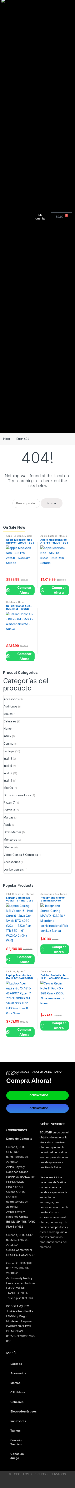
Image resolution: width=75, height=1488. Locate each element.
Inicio (6, 438)
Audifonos (10, 706)
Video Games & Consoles (21, 854)
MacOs (28, 535)
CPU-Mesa (17, 1392)
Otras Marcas (12, 832)
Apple (9, 535)
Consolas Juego (17, 1456)
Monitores (10, 839)
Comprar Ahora (20, 590)
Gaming (9, 743)
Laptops (18, 535)
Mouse (8, 714)
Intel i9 (8, 780)
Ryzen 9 (9, 810)
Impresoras (18, 1421)
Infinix (7, 736)
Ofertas (9, 847)
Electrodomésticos (22, 1411)
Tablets (15, 1430)
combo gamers (14, 869)
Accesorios (11, 699)
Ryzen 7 (9, 802)
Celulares (11, 602)
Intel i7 (8, 773)
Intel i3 (8, 758)
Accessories (12, 862)
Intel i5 (8, 765)
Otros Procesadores (17, 795)
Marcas (8, 817)
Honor (21, 602)
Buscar (51, 503)
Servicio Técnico (16, 1442)
